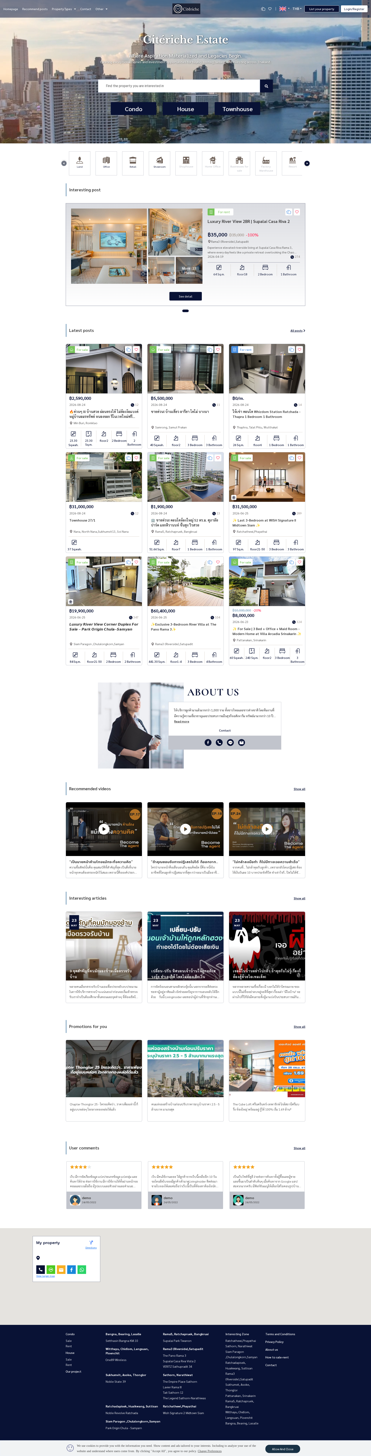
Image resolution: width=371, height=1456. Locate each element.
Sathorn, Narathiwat (178, 1375)
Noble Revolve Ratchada (122, 1413)
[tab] (185, 311)
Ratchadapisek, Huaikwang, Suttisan (132, 1406)
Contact (85, 9)
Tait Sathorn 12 (173, 1392)
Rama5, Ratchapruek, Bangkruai (186, 1334)
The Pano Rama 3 (174, 1355)
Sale (69, 1340)
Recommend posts (35, 9)
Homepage (10, 9)
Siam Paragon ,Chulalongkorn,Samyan (133, 1421)
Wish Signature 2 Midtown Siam (183, 1413)
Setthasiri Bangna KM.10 (122, 1340)
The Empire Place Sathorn (180, 1381)
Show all (299, 789)
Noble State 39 (116, 1381)
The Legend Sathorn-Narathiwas (184, 1398)
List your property (321, 9)
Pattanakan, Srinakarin (240, 1396)
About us (271, 1349)
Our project (73, 1371)
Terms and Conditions (280, 1334)
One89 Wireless (116, 1360)
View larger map (45, 1276)
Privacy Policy (274, 1342)
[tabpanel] (185, 254)
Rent (69, 1346)
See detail (185, 296)
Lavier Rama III (172, 1387)
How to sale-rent (277, 1357)
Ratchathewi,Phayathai (179, 1406)
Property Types (62, 9)
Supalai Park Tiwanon (177, 1340)
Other (99, 9)
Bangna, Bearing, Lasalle (123, 1334)
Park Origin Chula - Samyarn (124, 1428)
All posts (296, 330)
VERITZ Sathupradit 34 (177, 1366)
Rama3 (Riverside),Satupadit (183, 1349)
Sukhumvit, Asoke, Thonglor (126, 1375)
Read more (181, 721)
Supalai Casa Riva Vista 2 (179, 1361)
